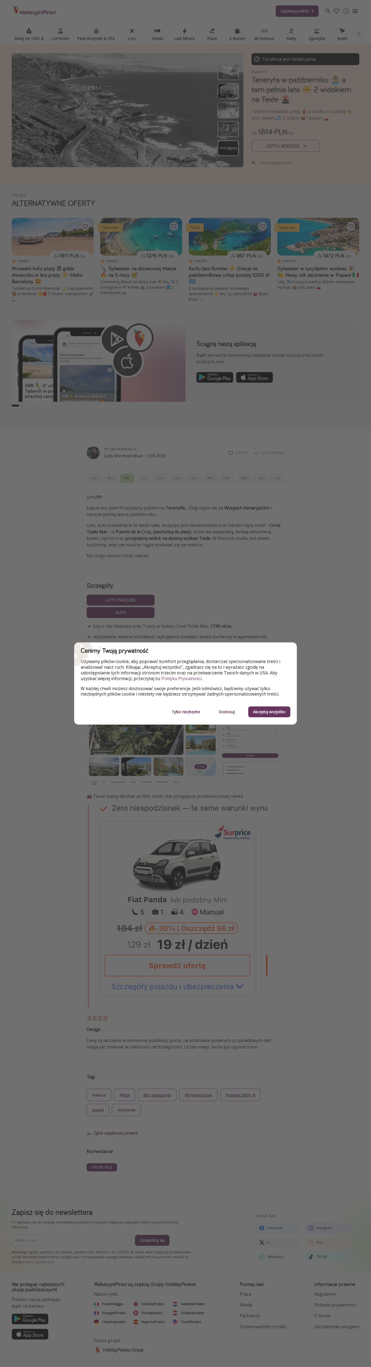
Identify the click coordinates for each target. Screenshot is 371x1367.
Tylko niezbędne (186, 711)
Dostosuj (227, 711)
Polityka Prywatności (182, 678)
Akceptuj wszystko (269, 711)
